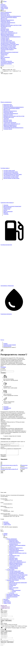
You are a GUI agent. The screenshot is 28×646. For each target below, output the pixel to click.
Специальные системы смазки (8, 47)
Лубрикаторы (4, 54)
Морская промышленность (7, 34)
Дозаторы (3, 50)
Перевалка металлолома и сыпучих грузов (11, 25)
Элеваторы (3, 27)
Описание (5, 406)
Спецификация (7, 408)
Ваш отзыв (3, 454)
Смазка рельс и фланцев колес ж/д (9, 32)
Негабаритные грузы (6, 26)
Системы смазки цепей (6, 40)
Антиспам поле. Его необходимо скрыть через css (13, 441)
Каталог (5, 534)
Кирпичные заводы (5, 21)
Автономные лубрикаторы (7, 62)
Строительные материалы (7, 31)
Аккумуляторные (16, 590)
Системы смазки (5, 39)
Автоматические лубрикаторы (8, 43)
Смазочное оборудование (7, 49)
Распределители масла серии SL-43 (9, 469)
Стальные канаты (5, 38)
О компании (4, 5)
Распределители (4, 53)
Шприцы (3, 58)
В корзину (3, 372)
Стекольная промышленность (8, 22)
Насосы (2, 56)
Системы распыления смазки (8, 41)
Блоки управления (5, 57)
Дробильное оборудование (7, 35)
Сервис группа (4, 8)
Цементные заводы (5, 14)
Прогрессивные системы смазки (8, 48)
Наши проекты (4, 7)
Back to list (3, 642)
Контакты (3, 4)
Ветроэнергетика (5, 13)
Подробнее (3, 367)
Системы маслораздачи (6, 61)
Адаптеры (3, 59)
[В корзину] (2, 472)
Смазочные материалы (6, 63)
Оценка (2, 447)
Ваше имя (3, 444)
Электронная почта (5, 445)
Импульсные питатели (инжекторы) (9, 52)
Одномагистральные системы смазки (10, 44)
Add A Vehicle (8, 620)
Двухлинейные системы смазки (8, 45)
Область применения (6, 12)
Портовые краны (5, 29)
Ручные (14, 591)
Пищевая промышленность (7, 20)
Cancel (2, 620)
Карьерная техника (5, 23)
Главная (5, 343)
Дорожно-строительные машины (9, 17)
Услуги (2, 65)
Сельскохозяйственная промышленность (10, 36)
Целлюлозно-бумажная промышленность (11, 16)
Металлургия (4, 18)
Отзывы (5, 409)
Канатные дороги (5, 30)
